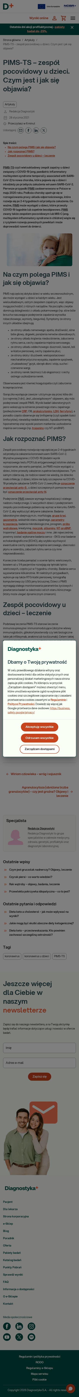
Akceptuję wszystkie (40, 726)
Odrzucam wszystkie (40, 738)
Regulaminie (58, 700)
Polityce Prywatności (21, 704)
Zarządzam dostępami (39, 749)
